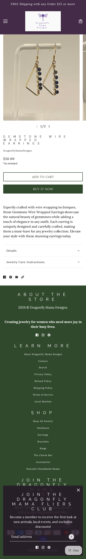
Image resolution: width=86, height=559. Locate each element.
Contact (43, 361)
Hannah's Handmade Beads (43, 468)
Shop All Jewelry (43, 421)
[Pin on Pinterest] (11, 277)
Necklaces (43, 428)
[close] (78, 490)
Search (43, 367)
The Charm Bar (43, 455)
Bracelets (43, 441)
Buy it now (43, 189)
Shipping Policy (43, 387)
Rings (43, 448)
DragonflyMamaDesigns (17, 150)
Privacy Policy (43, 374)
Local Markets (43, 401)
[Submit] (71, 536)
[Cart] (80, 21)
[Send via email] (17, 277)
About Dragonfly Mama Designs (43, 354)
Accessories (43, 462)
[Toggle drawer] (5, 21)
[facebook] (37, 547)
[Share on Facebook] (5, 277)
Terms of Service (43, 394)
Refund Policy (43, 381)
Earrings (43, 434)
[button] (23, 277)
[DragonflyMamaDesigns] (43, 21)
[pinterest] (49, 547)
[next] (49, 126)
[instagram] (43, 547)
